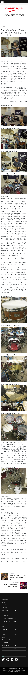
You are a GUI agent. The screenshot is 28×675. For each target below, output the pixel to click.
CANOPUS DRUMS (14, 15)
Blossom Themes (20, 670)
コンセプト (4, 604)
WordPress (15, 671)
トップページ (5, 599)
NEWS (3, 602)
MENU (6, 2)
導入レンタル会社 (6, 639)
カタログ (4, 637)
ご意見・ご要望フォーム (14, 649)
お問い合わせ (5, 642)
